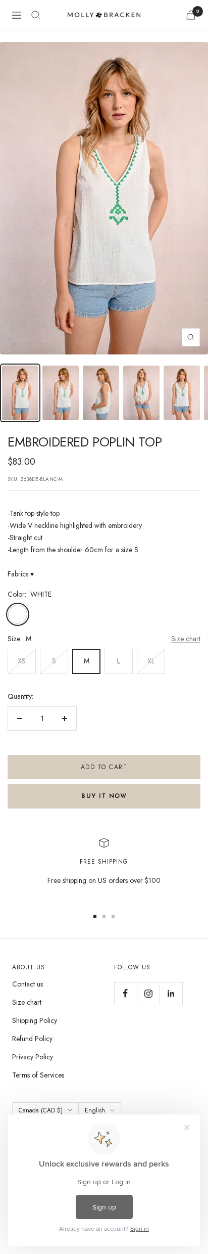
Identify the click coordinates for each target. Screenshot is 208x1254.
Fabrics (21, 574)
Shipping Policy (34, 1020)
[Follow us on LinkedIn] (171, 993)
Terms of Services (38, 1075)
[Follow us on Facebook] (125, 993)
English (95, 1110)
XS (22, 661)
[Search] (35, 15)
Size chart (185, 639)
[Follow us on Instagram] (148, 993)
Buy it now (104, 796)
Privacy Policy (32, 1057)
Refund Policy (32, 1039)
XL (150, 661)
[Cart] (191, 15)
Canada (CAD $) (41, 1110)
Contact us (27, 984)
